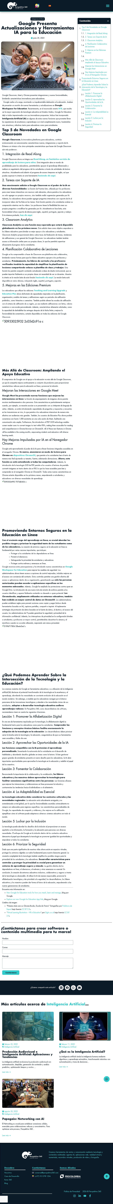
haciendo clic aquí (46, 175)
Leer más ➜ (6, 1072)
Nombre (5, 939)
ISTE (60, 108)
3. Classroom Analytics (94, 40)
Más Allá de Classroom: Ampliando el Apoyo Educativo (97, 61)
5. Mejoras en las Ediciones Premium (95, 51)
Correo (5, 947)
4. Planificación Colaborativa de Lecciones (96, 45)
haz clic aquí (26, 215)
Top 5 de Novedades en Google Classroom (94, 28)
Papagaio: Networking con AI (23, 1119)
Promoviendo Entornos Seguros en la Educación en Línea (95, 79)
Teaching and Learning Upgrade (49, 290)
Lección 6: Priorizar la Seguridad (93, 125)
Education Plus (9, 294)
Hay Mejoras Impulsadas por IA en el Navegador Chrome (96, 73)
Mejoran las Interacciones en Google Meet (96, 67)
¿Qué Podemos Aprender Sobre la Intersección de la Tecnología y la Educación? (95, 87)
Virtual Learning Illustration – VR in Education (24, 912)
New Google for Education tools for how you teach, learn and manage (34, 893)
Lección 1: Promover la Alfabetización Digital (93, 94)
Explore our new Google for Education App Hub (25, 899)
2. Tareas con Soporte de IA (96, 37)
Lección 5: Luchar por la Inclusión (94, 119)
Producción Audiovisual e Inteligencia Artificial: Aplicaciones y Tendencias (27, 1054)
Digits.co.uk (50, 912)
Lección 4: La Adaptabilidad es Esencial (96, 113)
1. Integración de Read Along (96, 33)
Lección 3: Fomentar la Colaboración (93, 107)
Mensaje (5, 956)
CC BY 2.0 (26, 909)
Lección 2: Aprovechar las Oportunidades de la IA (95, 100)
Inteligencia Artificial (66, 1004)
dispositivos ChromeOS (24, 455)
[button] (108, 21)
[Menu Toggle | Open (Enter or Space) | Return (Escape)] (107, 6)
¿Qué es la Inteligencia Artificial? (82, 1051)
